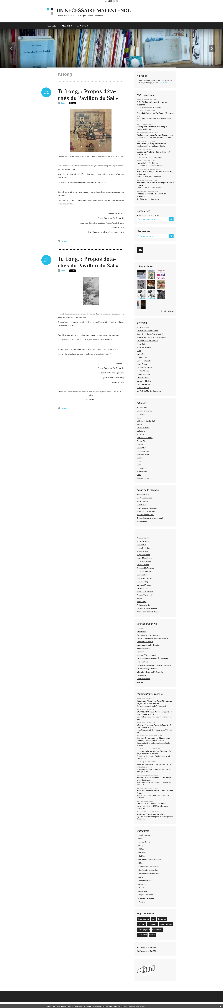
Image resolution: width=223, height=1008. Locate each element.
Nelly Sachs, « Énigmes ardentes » (152, 143)
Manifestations (145, 881)
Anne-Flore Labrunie (145, 591)
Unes (139, 464)
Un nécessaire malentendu (93, 10)
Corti (139, 475)
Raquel (139, 598)
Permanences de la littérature (148, 635)
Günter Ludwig (142, 581)
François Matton (143, 548)
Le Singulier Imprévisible (148, 870)
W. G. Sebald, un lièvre (156, 803)
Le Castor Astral (143, 427)
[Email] (140, 250)
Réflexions (143, 891)
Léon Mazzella (143, 751)
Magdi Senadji (142, 551)
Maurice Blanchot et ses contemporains (152, 337)
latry (139, 777)
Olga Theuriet (142, 588)
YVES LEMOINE (144, 712)
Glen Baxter (141, 544)
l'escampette (157, 929)
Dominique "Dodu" (145, 701)
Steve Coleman (142, 501)
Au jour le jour (144, 842)
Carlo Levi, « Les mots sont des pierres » (155, 135)
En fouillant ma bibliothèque (150, 859)
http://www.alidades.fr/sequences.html (106, 232)
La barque (140, 458)
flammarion (162, 919)
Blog (141, 845)
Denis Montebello (144, 361)
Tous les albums (167, 311)
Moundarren (141, 468)
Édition (142, 856)
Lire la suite (163, 83)
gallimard (141, 924)
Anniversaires (144, 835)
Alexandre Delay (143, 538)
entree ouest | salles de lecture (148, 645)
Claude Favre (142, 357)
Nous (139, 461)
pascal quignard (144, 929)
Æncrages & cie (143, 454)
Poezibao (140, 628)
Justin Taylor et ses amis (146, 511)
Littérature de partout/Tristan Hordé (151, 672)
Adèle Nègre (141, 602)
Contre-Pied (141, 441)
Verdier (140, 424)
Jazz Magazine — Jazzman (147, 508)
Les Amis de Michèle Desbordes (149, 391)
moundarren (152, 924)
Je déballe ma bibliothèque (149, 867)
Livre (141, 877)
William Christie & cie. (145, 515)
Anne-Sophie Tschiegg (145, 568)
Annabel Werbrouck (144, 595)
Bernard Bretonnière (146, 738)
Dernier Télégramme (145, 411)
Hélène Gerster (143, 565)
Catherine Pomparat (144, 367)
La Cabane (141, 431)
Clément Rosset (143, 388)
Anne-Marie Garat (144, 347)
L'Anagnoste (141, 675)
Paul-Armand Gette (144, 578)
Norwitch (140, 652)
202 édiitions (142, 471)
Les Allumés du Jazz (144, 498)
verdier (152, 935)
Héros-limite (142, 414)
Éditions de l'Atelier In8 (146, 421)
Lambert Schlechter (144, 381)
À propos (82, 26)
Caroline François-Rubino (147, 608)
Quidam (140, 444)
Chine (141, 849)
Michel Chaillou (143, 327)
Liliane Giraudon (143, 377)
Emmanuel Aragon (144, 585)
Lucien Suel (141, 354)
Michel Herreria (143, 541)
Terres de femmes (143, 648)
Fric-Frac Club (142, 662)
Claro (139, 351)
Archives (67, 26)
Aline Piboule (142, 521)
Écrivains (142, 852)
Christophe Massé (144, 561)
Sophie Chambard (146, 895)
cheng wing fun (143, 919)
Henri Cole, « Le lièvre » (147, 163)
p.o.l (153, 919)
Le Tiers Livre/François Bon (147, 330)
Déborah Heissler (143, 384)
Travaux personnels (146, 898)
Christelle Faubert (144, 571)
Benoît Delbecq (143, 494)
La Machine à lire (143, 679)
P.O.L (139, 417)
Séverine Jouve (143, 725)
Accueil (51, 26)
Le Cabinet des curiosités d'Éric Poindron (152, 658)
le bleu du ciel (142, 407)
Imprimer (64, 241)
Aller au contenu (7, 4)
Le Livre (140, 682)
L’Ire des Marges (143, 478)
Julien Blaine (141, 344)
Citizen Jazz (141, 504)
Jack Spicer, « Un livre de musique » (153, 126)
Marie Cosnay (142, 364)
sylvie (139, 814)
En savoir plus (140, 1006)
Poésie (142, 888)
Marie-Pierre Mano (144, 558)
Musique (142, 884)
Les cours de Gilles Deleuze (147, 340)
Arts (141, 838)
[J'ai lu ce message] (221, 1006)
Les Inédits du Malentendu (149, 874)
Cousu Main (141, 448)
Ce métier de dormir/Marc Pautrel (150, 334)
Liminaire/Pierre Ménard (146, 655)
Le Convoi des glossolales (147, 668)
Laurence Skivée (143, 575)
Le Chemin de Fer (143, 451)
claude (140, 803)
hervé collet (142, 935)
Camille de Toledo (143, 374)
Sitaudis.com (141, 631)
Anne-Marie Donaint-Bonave (148, 612)
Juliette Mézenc (143, 371)
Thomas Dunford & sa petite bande (150, 518)
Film (141, 863)
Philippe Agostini (143, 605)
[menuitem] (53, 25)
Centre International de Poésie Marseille (152, 638)
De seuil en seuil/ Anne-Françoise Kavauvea (154, 665)
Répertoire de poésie (145, 642)
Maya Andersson (143, 555)
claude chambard (166, 924)
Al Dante (140, 434)
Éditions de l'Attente (144, 438)
